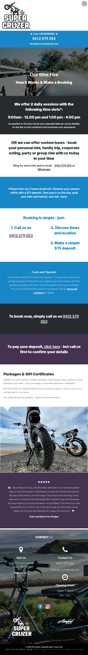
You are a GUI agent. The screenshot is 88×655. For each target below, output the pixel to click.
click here (52, 346)
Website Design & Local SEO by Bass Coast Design (51, 649)
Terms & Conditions (18, 649)
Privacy (7, 649)
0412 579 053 (44, 38)
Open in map (20, 572)
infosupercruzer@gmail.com (44, 43)
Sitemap (29, 649)
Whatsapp (44, 169)
